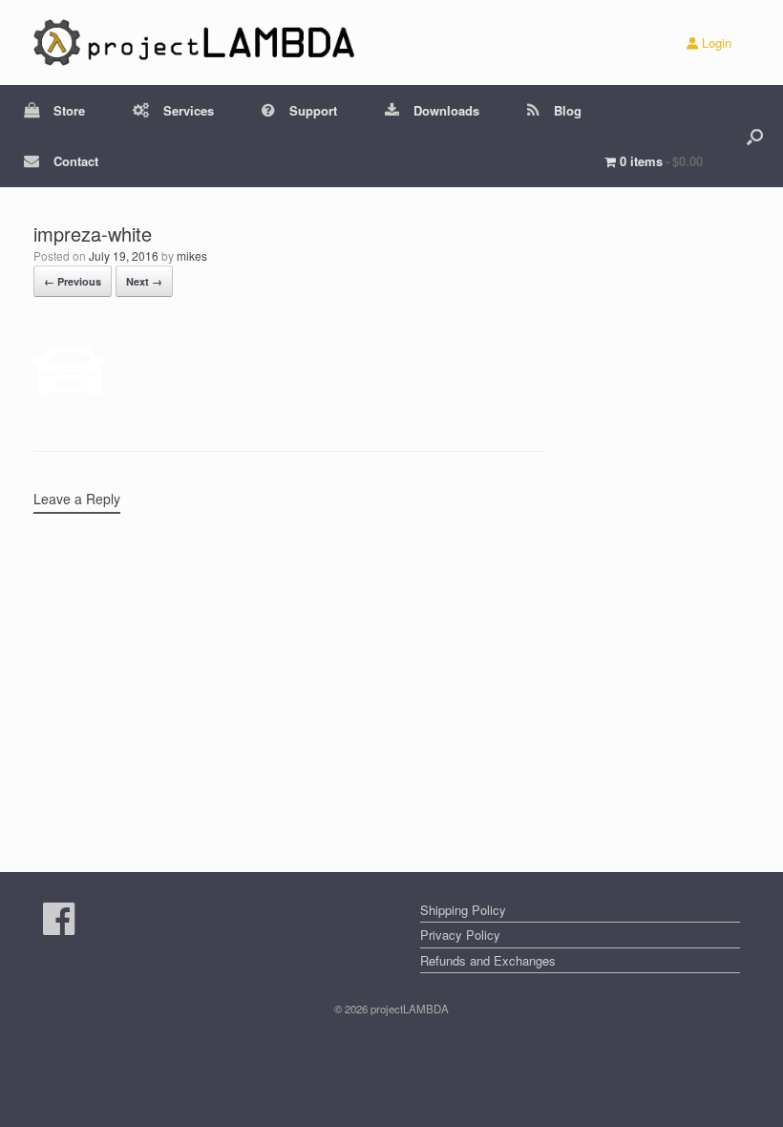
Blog (568, 110)
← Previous (72, 281)
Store (69, 110)
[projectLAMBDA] (194, 42)
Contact (75, 161)
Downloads (446, 110)
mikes (192, 255)
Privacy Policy (460, 934)
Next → (144, 281)
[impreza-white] (69, 402)
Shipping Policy (463, 910)
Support (313, 110)
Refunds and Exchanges (488, 960)
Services (188, 110)
